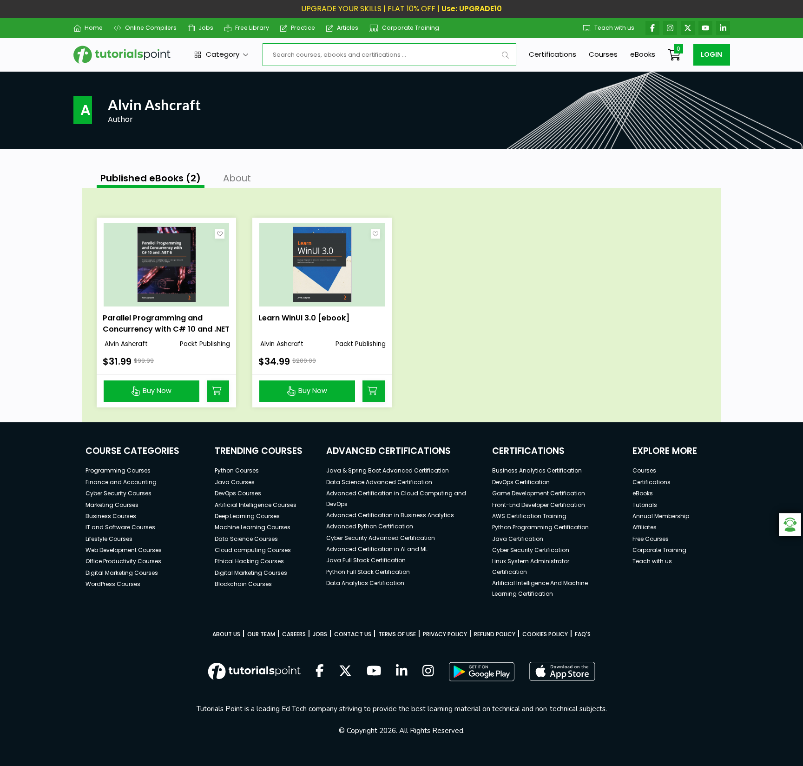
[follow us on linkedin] (402, 671)
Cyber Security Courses (118, 493)
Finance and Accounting (121, 482)
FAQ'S (583, 634)
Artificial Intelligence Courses (255, 505)
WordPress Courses (113, 584)
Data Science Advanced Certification (379, 482)
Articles (347, 28)
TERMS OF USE (397, 634)
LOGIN (711, 54)
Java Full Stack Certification (366, 560)
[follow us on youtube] (374, 671)
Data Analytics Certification (365, 583)
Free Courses (650, 539)
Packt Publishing (205, 344)
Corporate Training (410, 28)
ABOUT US (226, 634)
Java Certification (517, 539)
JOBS (320, 634)
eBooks (642, 54)
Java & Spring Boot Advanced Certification (387, 470)
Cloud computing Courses (253, 550)
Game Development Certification (538, 493)
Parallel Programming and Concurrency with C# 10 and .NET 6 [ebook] (166, 329)
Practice (303, 28)
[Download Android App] (481, 671)
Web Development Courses (124, 550)
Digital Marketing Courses (122, 573)
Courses (603, 54)
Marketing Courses (112, 505)
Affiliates (644, 527)
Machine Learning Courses (252, 527)
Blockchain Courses (243, 584)
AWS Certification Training (529, 516)
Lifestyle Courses (109, 539)
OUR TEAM (261, 634)
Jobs (205, 28)
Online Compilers (150, 28)
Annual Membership (660, 516)
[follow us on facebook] (320, 671)
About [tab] (237, 178)
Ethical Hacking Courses (249, 561)
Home (94, 28)
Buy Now (157, 390)
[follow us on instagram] (428, 671)
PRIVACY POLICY (445, 634)
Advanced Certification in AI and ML (377, 549)
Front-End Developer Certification (538, 505)
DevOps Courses (238, 493)
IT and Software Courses (120, 527)
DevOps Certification (521, 482)
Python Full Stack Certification (368, 572)
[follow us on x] (345, 671)
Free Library (252, 28)
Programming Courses (118, 470)
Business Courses (111, 516)
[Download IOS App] (562, 671)
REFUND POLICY (494, 634)
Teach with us (614, 28)
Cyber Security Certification (530, 550)
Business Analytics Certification (537, 470)
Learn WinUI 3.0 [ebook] (303, 318)
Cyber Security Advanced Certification (380, 538)
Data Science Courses (246, 539)
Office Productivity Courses (123, 561)
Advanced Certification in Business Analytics (390, 515)
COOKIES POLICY (545, 634)
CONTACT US (352, 634)
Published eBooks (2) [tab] (150, 178)
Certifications (552, 54)
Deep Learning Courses (247, 516)
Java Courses (235, 482)
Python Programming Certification (540, 527)
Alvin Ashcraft (125, 344)
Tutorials (644, 505)
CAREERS (294, 634)
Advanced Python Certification (369, 526)
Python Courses (237, 470)
